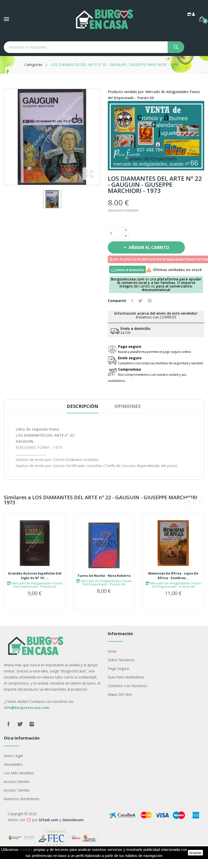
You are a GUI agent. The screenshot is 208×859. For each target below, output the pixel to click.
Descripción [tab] (82, 406)
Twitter (20, 724)
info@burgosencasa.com (26, 707)
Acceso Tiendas (17, 790)
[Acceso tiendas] (189, 14)
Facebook (8, 724)
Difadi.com (48, 819)
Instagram (31, 724)
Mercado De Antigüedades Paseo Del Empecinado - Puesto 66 (37, 585)
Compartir (132, 301)
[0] (201, 18)
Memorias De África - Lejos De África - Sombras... (173, 575)
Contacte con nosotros (127, 685)
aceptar (195, 853)
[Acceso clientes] (194, 14)
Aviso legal (13, 755)
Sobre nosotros (121, 659)
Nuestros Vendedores (22, 798)
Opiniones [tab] (127, 406)
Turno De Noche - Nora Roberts (104, 575)
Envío (112, 651)
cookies (26, 850)
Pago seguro (118, 668)
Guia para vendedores (126, 677)
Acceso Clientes (17, 781)
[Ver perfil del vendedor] (156, 135)
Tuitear (140, 301)
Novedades (13, 764)
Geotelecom (73, 819)
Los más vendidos (19, 773)
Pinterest (149, 301)
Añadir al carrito (149, 247)
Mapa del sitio (120, 694)
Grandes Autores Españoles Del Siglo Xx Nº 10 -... (34, 575)
